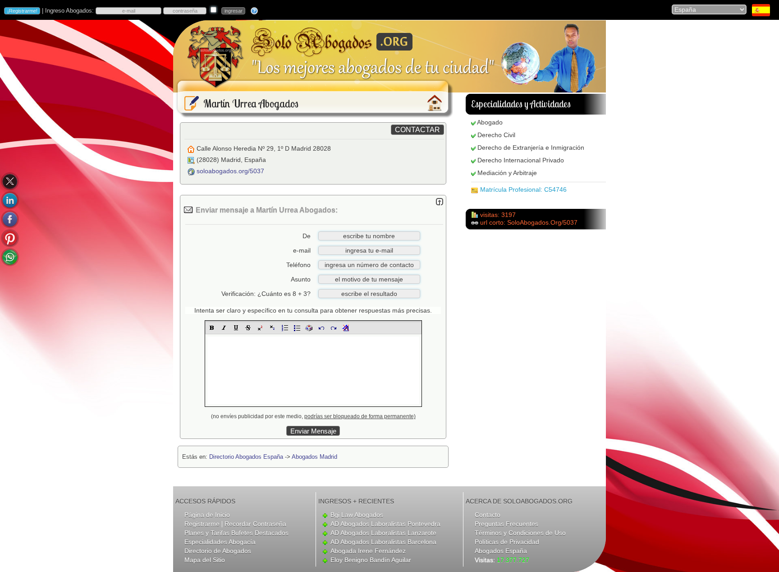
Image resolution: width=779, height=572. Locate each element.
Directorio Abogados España (246, 456)
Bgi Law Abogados (356, 514)
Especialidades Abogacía (220, 541)
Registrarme (202, 523)
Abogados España (501, 550)
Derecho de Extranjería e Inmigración (530, 147)
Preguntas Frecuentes (506, 523)
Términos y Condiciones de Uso (520, 532)
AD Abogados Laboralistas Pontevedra (385, 523)
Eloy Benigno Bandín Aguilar (370, 559)
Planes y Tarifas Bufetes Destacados (236, 532)
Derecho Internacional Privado (520, 160)
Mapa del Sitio (204, 559)
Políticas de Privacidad (507, 541)
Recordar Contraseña (255, 523)
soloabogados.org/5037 (230, 171)
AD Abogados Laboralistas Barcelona (383, 541)
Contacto (487, 514)
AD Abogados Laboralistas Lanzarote (383, 532)
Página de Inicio (207, 514)
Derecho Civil (496, 134)
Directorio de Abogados (217, 550)
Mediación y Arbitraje (507, 172)
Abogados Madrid (314, 456)
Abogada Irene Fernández (368, 550)
